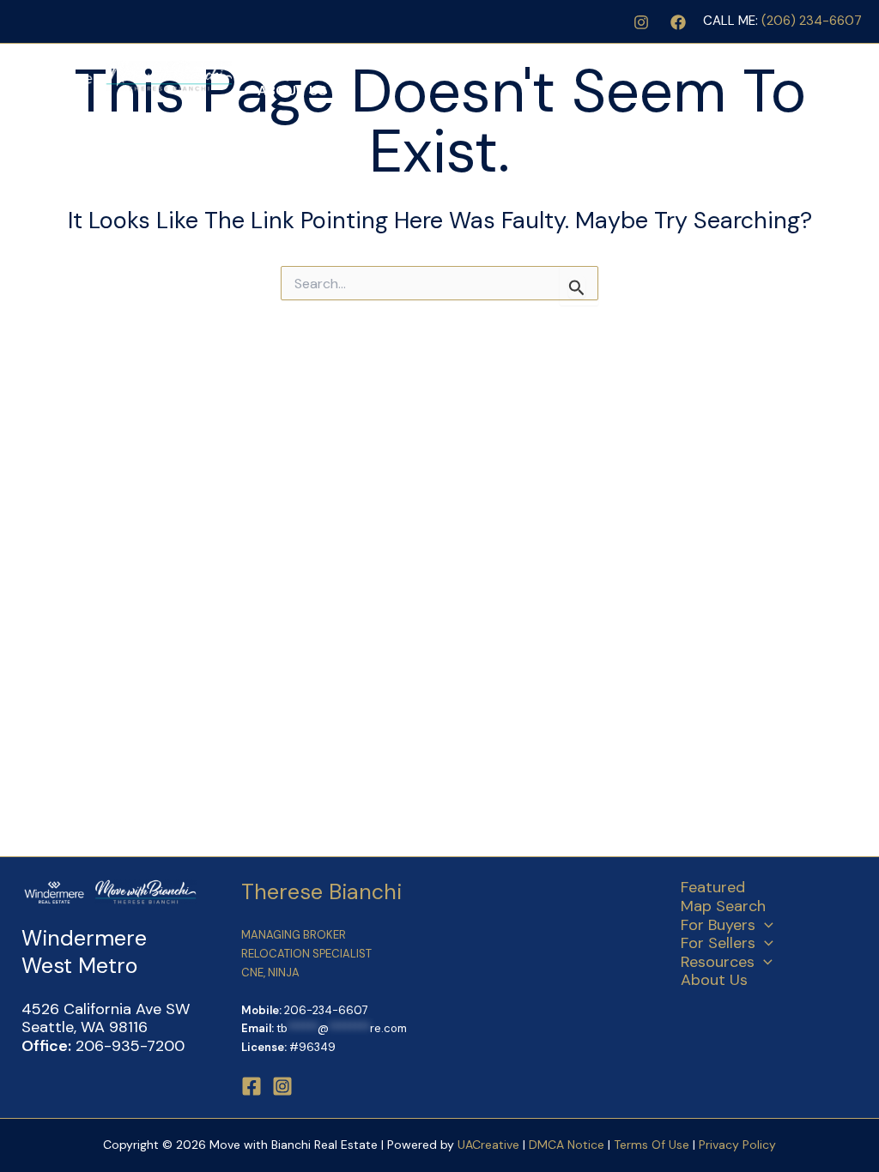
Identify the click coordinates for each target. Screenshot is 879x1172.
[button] (539, 60)
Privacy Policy (737, 1144)
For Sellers (608, 60)
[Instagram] (641, 22)
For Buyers (489, 60)
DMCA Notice (566, 1144)
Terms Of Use (653, 1144)
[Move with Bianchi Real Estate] (124, 74)
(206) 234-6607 (811, 20)
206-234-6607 (326, 1010)
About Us (292, 91)
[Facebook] (678, 22)
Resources (726, 60)
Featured (292, 60)
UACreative (488, 1144)
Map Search (387, 60)
